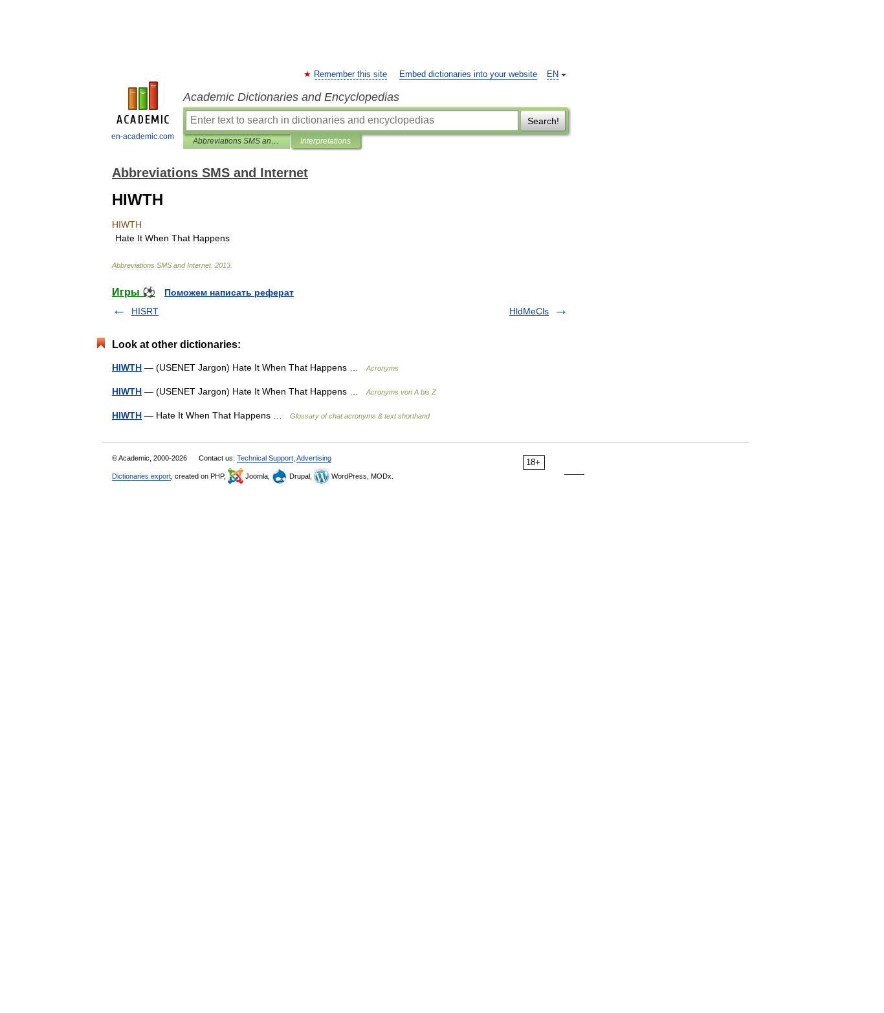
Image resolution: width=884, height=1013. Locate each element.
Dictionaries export (141, 476)
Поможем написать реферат (229, 292)
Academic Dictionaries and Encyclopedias (291, 97)
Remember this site (351, 74)
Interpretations (325, 141)
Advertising (313, 458)
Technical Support (265, 458)
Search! (543, 121)
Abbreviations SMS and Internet (236, 141)
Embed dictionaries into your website (468, 74)
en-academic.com (142, 136)
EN (552, 74)
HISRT (145, 311)
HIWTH (127, 367)
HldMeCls (529, 311)
